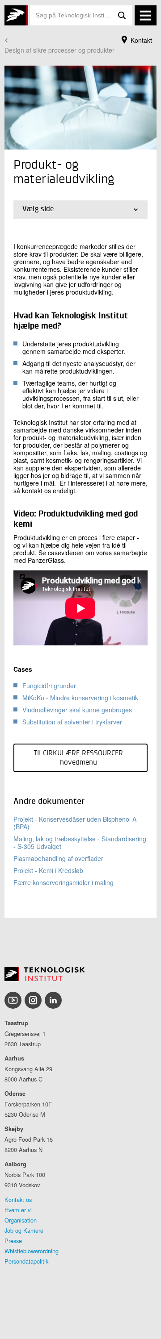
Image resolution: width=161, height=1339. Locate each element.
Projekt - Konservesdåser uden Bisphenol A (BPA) (74, 823)
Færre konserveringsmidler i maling (63, 882)
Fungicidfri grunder (49, 685)
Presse (13, 1240)
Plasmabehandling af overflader (58, 858)
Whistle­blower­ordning (31, 1251)
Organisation (20, 1220)
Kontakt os (18, 1199)
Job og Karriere (23, 1230)
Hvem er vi (18, 1210)
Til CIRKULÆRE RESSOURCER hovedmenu (78, 758)
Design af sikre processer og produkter (59, 50)
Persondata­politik (26, 1261)
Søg (122, 15)
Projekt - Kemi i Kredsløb (48, 870)
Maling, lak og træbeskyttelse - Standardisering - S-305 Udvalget (79, 842)
